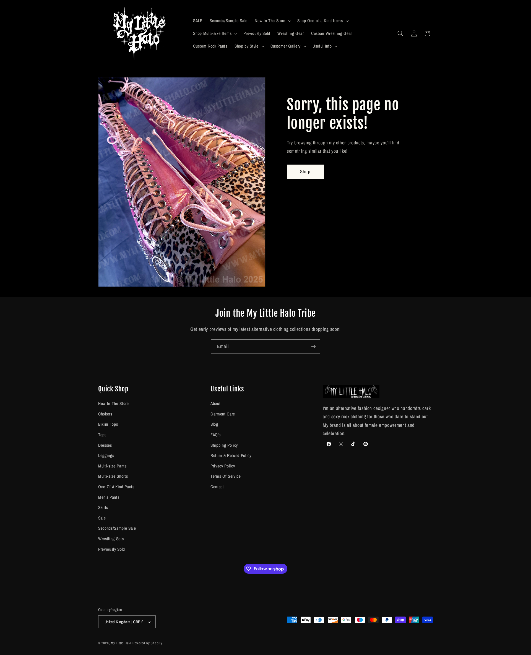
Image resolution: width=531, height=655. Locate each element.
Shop (305, 171)
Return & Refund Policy (230, 455)
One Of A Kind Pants (116, 487)
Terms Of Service (225, 476)
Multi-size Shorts (113, 476)
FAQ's (215, 435)
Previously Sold (111, 549)
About (215, 403)
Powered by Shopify (147, 643)
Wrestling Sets (111, 539)
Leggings (106, 455)
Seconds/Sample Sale (117, 528)
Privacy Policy (222, 466)
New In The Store (113, 403)
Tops (102, 435)
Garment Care (222, 414)
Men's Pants (108, 497)
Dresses (105, 445)
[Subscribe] (313, 346)
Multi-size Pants (112, 466)
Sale (102, 518)
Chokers (105, 414)
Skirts (103, 507)
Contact (217, 487)
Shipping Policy (224, 445)
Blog (214, 424)
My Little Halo (121, 643)
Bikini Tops (108, 424)
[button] (272, 20)
